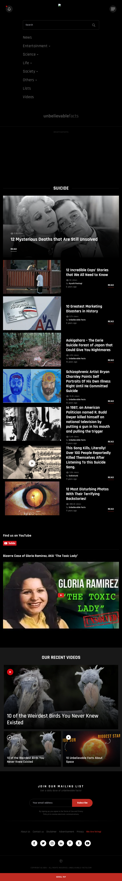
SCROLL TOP (61, 877)
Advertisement (66, 831)
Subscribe (82, 802)
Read (111, 285)
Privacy (80, 831)
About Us (25, 831)
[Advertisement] (61, 156)
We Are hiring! (93, 831)
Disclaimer (51, 831)
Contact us (38, 831)
